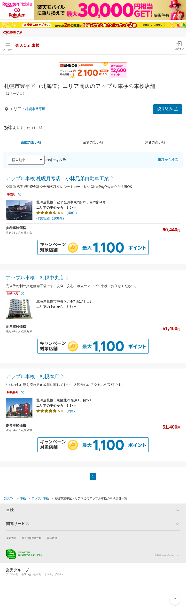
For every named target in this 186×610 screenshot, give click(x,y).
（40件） (72, 213)
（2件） (71, 411)
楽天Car (9, 498)
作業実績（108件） (51, 218)
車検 (23, 498)
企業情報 (11, 538)
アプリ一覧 (12, 574)
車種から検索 (168, 160)
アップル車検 (40, 498)
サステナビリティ (54, 574)
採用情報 (52, 538)
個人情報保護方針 (31, 538)
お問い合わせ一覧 (31, 574)
